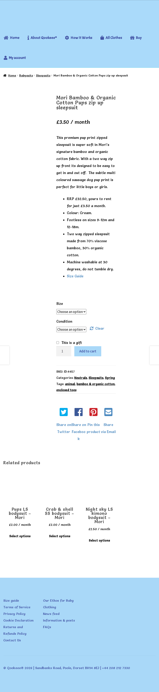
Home (12, 75)
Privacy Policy (14, 614)
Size (59, 303)
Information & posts (59, 620)
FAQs (47, 627)
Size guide (11, 600)
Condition (64, 321)
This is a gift (71, 342)
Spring (110, 378)
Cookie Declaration (18, 620)
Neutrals (80, 378)
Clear (99, 328)
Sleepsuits (43, 75)
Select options (19, 536)
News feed (51, 614)
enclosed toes (66, 390)
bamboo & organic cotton (96, 384)
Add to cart (87, 351)
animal (70, 384)
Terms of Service (16, 607)
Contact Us (12, 640)
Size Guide (75, 276)
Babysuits (26, 75)
